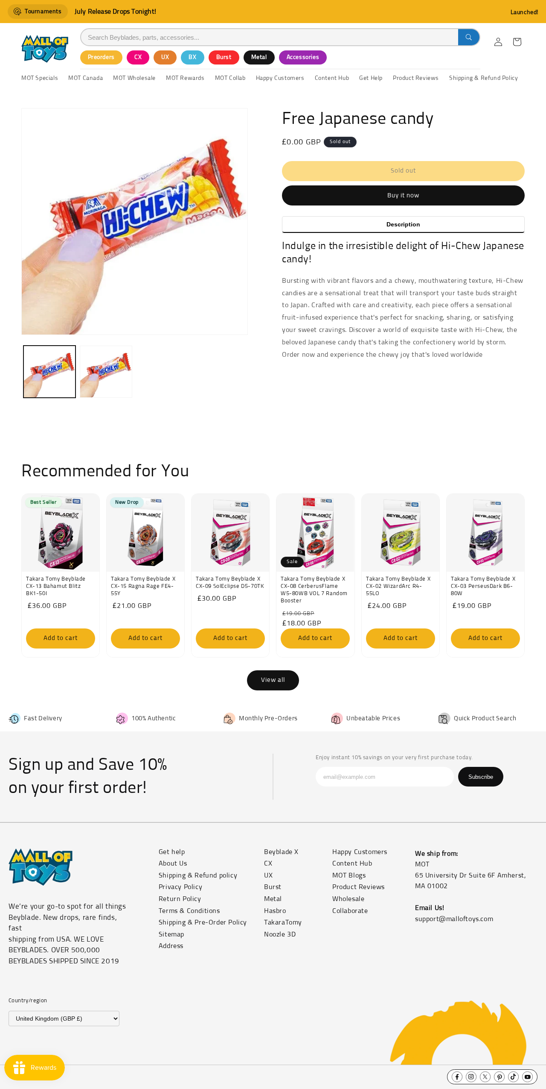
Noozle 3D (280, 934)
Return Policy (180, 898)
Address (171, 945)
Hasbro (275, 910)
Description (403, 224)
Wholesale (348, 898)
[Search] (468, 37)
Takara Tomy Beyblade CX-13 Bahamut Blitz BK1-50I (56, 586)
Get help (172, 851)
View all (273, 680)
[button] (517, 41)
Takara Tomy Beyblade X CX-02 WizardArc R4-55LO (398, 586)
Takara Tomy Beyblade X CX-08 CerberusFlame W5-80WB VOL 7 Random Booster (314, 590)
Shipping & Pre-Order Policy (203, 922)
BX (192, 57)
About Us (173, 863)
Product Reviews (358, 887)
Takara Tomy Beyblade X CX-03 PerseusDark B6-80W (483, 586)
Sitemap (171, 934)
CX (138, 57)
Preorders (101, 57)
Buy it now (403, 195)
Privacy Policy (180, 887)
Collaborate (350, 910)
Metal (259, 57)
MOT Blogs (349, 875)
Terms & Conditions (189, 910)
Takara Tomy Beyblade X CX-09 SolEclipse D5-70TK (230, 582)
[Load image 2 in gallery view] (106, 372)
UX (165, 57)
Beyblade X (281, 851)
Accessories (303, 57)
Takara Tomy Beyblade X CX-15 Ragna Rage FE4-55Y (143, 586)
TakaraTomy (283, 922)
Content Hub (352, 863)
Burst (224, 57)
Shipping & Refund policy (198, 875)
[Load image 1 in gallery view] (49, 372)
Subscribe (480, 777)
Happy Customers (359, 851)
